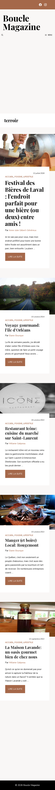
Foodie (18, 176)
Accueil (9, 176)
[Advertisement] (27, 75)
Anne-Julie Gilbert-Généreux (22, 230)
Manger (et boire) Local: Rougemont (21, 543)
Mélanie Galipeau (17, 443)
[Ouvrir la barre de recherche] (2, 35)
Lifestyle (28, 176)
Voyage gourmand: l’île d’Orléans (22, 327)
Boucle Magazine (21, 22)
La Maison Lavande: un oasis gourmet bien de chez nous (23, 652)
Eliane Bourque (16, 335)
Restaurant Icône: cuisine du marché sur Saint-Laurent (22, 433)
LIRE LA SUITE (15, 256)
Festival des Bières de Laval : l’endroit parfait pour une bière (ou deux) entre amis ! (24, 203)
